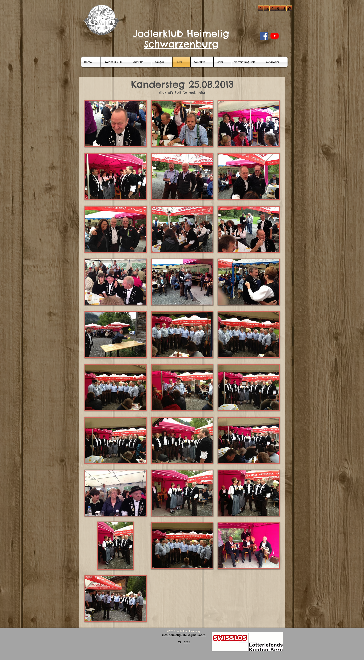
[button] (115, 123)
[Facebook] (264, 36)
